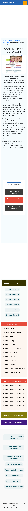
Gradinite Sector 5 (12, 310)
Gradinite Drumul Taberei (12, 349)
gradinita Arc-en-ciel (14, 119)
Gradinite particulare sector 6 (13, 405)
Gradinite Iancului (9, 356)
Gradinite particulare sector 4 (13, 398)
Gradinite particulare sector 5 (13, 401)
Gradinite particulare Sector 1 (14, 200)
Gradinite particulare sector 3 (13, 394)
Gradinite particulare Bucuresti (14, 192)
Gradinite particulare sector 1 (13, 386)
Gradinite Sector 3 (12, 299)
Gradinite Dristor (9, 345)
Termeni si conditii (14, 503)
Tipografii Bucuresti (14, 475)
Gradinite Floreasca (10, 352)
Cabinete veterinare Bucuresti (14, 457)
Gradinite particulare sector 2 (13, 390)
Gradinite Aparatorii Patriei (12, 333)
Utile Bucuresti (8, 2)
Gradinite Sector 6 (12, 315)
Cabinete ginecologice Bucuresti (14, 447)
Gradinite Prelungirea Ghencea (14, 368)
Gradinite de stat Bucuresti (14, 422)
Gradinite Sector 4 (12, 305)
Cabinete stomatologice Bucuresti (14, 437)
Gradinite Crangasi (9, 341)
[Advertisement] (14, 20)
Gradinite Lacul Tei (9, 360)
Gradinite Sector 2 (12, 294)
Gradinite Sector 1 (12, 289)
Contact (5, 503)
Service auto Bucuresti (14, 487)
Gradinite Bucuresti (14, 184)
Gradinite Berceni (9, 337)
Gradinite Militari (9, 364)
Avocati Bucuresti (13, 481)
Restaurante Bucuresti (14, 470)
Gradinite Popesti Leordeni (12, 372)
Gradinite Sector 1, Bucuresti (14, 207)
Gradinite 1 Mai (8, 329)
